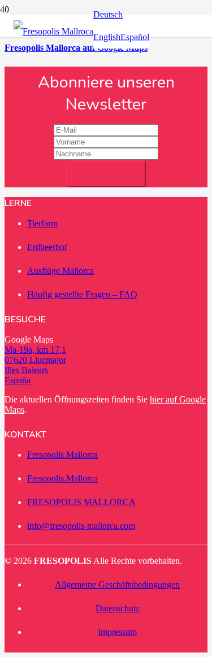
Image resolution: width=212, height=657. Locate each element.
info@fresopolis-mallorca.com (81, 526)
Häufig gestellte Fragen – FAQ (82, 294)
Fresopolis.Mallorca (62, 454)
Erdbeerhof (47, 247)
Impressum (117, 632)
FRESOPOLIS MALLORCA (81, 502)
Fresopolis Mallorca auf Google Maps (76, 47)
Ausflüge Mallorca (60, 270)
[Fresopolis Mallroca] (53, 31)
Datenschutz (118, 608)
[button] (108, 14)
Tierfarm (42, 223)
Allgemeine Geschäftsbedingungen (117, 584)
